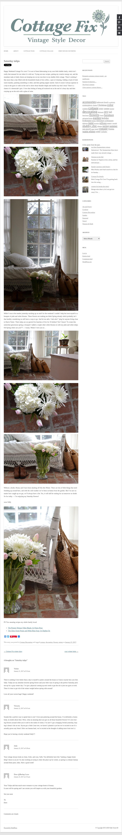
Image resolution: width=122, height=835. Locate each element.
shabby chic (89, 125)
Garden (84, 215)
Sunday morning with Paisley (100, 167)
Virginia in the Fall (97, 157)
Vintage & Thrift (87, 224)
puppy (109, 123)
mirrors (85, 123)
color (110, 104)
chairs (95, 105)
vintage (103, 128)
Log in (84, 253)
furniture (109, 115)
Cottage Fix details (97, 176)
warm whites (88, 131)
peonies (96, 123)
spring (105, 126)
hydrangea (86, 120)
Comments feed (87, 259)
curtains (106, 109)
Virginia (111, 129)
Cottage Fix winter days (13, 651)
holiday (105, 118)
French (102, 115)
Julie (15, 746)
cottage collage (46, 51)
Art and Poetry (87, 207)
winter (61, 642)
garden (97, 118)
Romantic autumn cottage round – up (94, 76)
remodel (114, 123)
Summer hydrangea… (89, 82)
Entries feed (86, 256)
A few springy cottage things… (92, 87)
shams (99, 126)
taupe (92, 129)
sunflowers (85, 79)
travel (97, 129)
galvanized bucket (87, 118)
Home (6, 51)
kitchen (94, 121)
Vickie (16, 669)
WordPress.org (87, 262)
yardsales (104, 132)
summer (113, 126)
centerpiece (87, 105)
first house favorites (67, 51)
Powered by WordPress (10, 828)
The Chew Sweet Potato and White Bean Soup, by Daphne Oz (29, 631)
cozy (101, 108)
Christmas (102, 105)
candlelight (112, 102)
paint (91, 123)
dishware (101, 112)
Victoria (17, 706)
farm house (85, 115)
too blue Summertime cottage (100, 147)
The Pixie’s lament (88, 84)
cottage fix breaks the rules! (100, 186)
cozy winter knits (71, 651)
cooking (85, 109)
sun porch (86, 129)
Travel (84, 221)
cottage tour (29, 51)
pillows (103, 123)
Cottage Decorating (26, 642)
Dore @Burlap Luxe (21, 774)
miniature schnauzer (105, 121)
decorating (49, 642)
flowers (55, 642)
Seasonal (85, 218)
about (15, 51)
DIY (106, 112)
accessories (89, 101)
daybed (112, 109)
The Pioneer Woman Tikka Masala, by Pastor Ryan (25, 628)
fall (110, 112)
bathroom (100, 102)
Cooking (85, 209)
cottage (42, 642)
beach (106, 102)
